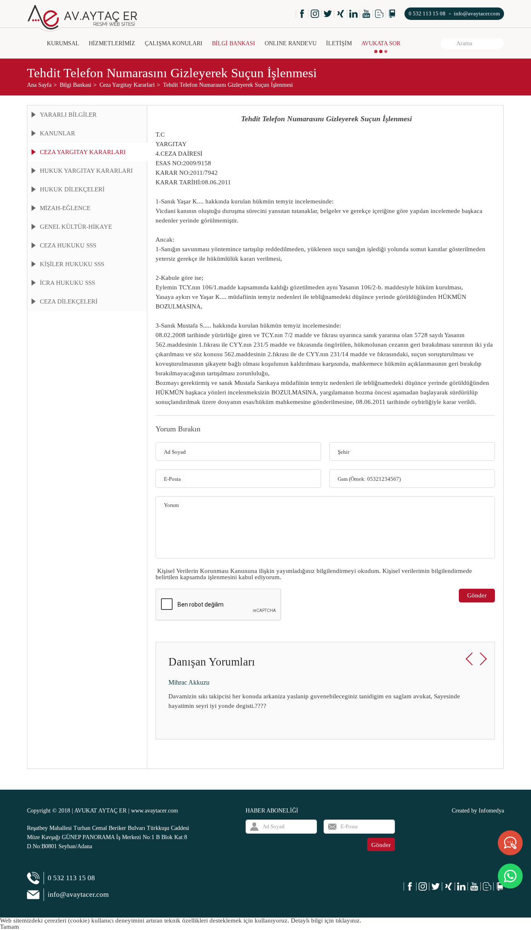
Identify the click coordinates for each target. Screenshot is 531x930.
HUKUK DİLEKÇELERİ (72, 189)
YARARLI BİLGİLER (68, 114)
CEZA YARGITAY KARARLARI (83, 152)
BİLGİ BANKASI (233, 43)
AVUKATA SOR (380, 43)
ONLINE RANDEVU (291, 43)
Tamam (9, 926)
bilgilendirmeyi (336, 571)
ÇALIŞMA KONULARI (173, 43)
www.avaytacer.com (154, 811)
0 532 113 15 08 (427, 13)
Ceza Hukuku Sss (68, 245)
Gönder (477, 595)
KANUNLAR (57, 133)
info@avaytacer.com (477, 13)
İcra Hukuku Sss (67, 282)
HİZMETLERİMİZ (112, 43)
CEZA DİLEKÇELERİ (68, 301)
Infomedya (491, 811)
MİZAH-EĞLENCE (65, 208)
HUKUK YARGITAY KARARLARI (86, 170)
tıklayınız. (348, 920)
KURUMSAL (63, 43)
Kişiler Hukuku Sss (72, 264)
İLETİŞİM (339, 43)
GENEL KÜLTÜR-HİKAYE (76, 226)
